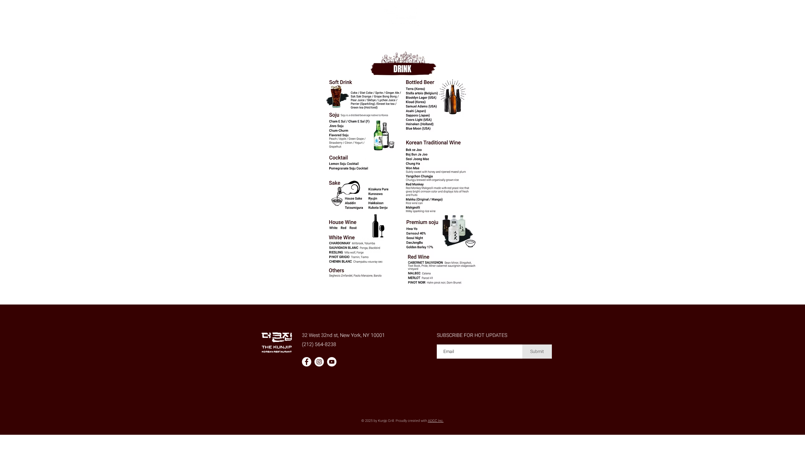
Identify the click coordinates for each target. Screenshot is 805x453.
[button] (339, 38)
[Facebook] (306, 361)
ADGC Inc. (436, 420)
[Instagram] (319, 361)
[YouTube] (331, 361)
